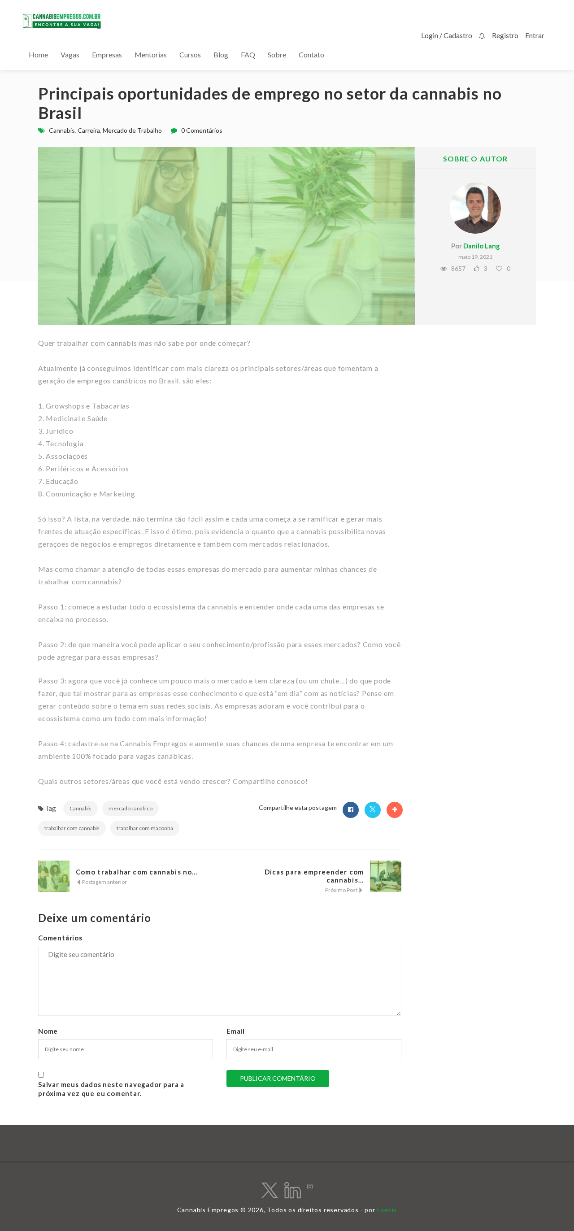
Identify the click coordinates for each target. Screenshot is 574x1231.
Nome (48, 1031)
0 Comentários (201, 130)
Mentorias (151, 54)
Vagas (70, 54)
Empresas (107, 54)
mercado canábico (130, 808)
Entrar (534, 35)
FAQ (248, 54)
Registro (505, 35)
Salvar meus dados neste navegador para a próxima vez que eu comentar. (111, 1088)
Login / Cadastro (446, 35)
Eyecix (387, 1210)
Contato (311, 54)
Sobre (277, 54)
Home (38, 54)
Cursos (190, 54)
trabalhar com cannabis (72, 828)
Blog (220, 54)
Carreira (89, 130)
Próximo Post (341, 890)
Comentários (60, 938)
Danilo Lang (481, 246)
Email (235, 1031)
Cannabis (62, 130)
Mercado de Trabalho (132, 130)
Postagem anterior (104, 882)
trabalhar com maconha (145, 828)
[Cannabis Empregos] (62, 21)
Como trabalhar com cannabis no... (136, 872)
